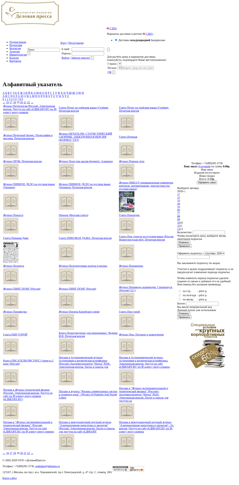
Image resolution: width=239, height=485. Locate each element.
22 (28, 102)
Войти (65, 57)
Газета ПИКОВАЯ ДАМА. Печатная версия (85, 238)
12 (178, 228)
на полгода (189, 295)
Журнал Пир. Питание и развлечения (141, 334)
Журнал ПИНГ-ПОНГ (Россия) (21, 288)
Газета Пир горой (129, 311)
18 (14, 102)
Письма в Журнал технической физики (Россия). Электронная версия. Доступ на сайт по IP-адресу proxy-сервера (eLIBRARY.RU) (27, 394)
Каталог (14, 57)
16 (7, 102)
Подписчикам (17, 42)
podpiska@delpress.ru (47, 466)
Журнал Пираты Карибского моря (79, 311)
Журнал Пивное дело (131, 161)
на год (186, 291)
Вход (63, 42)
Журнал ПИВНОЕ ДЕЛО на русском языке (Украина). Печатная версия (85, 186)
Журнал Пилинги (13, 265)
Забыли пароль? (80, 57)
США (113, 28)
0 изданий (204, 166)
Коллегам (15, 48)
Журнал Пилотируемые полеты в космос (83, 265)
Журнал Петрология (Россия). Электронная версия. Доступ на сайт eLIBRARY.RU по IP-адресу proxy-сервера (30, 109)
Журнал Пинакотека (131, 265)
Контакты (15, 60)
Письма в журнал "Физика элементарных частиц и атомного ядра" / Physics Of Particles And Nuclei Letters (88, 394)
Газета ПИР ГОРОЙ (15, 334)
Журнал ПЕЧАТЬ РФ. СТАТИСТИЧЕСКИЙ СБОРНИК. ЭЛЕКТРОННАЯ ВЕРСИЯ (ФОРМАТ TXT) (85, 136)
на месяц (188, 299)
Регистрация (75, 42)
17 (11, 102)
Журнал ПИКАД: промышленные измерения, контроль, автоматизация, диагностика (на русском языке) (146, 185)
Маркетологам (18, 54)
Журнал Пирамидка (15, 311)
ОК (110, 72)
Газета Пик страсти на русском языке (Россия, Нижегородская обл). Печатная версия (146, 238)
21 (25, 102)
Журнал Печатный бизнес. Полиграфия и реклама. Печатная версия (28, 137)
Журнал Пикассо (13, 215)
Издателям (15, 45)
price (201, 291)
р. (206, 291)
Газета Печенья (128, 136)
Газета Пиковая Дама (15, 238)
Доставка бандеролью (141, 40)
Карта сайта (9, 478)
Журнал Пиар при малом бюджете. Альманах (86, 161)
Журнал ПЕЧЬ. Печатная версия (22, 161)
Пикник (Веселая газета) (73, 215)
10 (178, 222)
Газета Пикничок (129, 215)
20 (21, 102)
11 (178, 225)
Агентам (14, 51)
